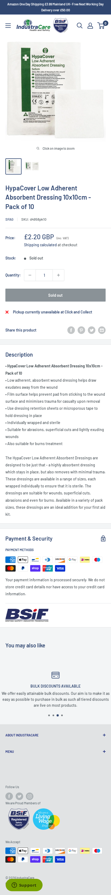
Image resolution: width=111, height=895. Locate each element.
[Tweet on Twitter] (91, 330)
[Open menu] (8, 25)
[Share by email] (102, 330)
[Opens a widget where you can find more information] (24, 885)
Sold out (55, 295)
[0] (101, 25)
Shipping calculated (40, 244)
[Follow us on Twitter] (19, 796)
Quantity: (13, 275)
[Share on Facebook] (71, 330)
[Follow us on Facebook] (9, 796)
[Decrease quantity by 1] (30, 275)
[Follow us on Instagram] (29, 796)
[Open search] (80, 26)
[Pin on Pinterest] (81, 330)
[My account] (90, 26)
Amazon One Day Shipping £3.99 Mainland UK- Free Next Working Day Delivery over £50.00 (55, 7)
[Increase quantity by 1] (58, 275)
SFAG (9, 219)
